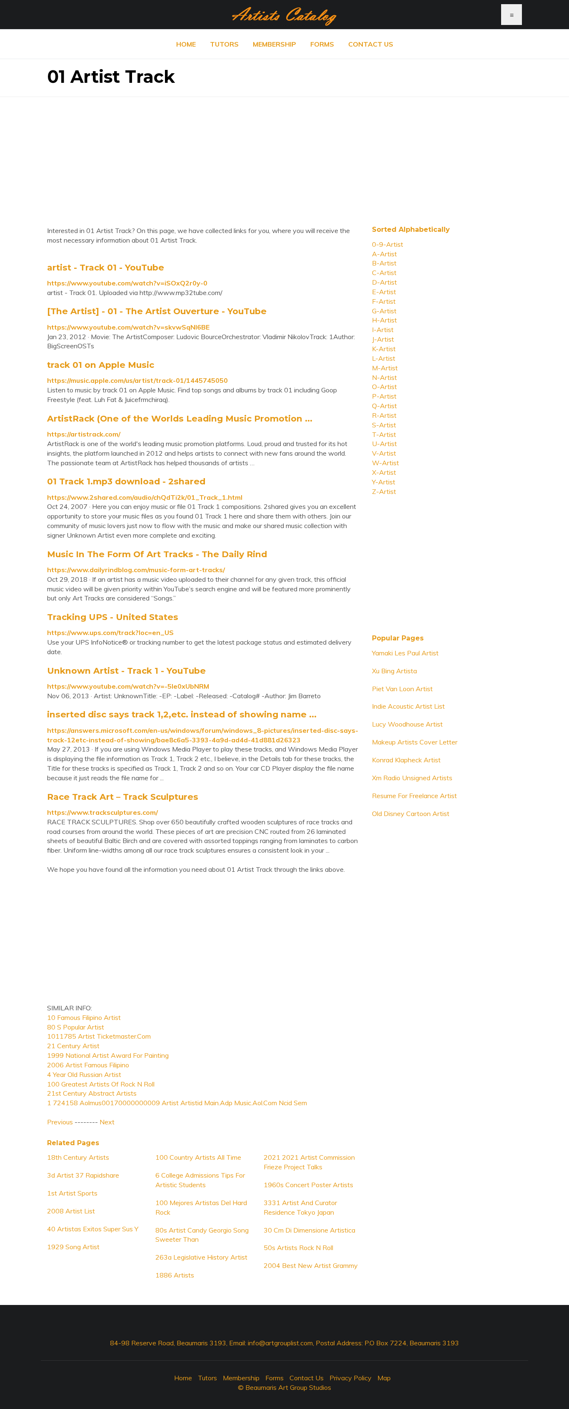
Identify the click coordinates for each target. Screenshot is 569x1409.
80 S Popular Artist (75, 1027)
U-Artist (384, 443)
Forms (322, 44)
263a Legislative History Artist (201, 1257)
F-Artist (384, 301)
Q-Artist (384, 406)
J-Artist (383, 339)
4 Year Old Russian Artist (84, 1074)
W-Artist (385, 463)
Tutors (224, 44)
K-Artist (384, 349)
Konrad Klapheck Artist (406, 760)
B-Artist (384, 263)
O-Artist (384, 386)
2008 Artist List (71, 1211)
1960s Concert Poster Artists (308, 1185)
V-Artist (384, 453)
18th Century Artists (78, 1157)
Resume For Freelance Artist (414, 795)
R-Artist (384, 415)
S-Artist (384, 425)
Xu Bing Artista (394, 671)
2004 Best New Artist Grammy (311, 1265)
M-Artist (385, 368)
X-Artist (384, 472)
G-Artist (384, 311)
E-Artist (384, 292)
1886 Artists (174, 1275)
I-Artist (383, 329)
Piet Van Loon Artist (402, 689)
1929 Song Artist (73, 1247)
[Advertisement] (284, 155)
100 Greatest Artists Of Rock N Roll (101, 1084)
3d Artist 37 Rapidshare (83, 1175)
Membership (274, 44)
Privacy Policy (350, 1378)
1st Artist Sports (72, 1193)
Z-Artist (384, 491)
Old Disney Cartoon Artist (410, 813)
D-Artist (384, 282)
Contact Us (370, 44)
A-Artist (384, 254)
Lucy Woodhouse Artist (407, 724)
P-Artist (384, 396)
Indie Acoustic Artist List (408, 706)
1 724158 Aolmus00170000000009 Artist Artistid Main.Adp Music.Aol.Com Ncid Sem (177, 1103)
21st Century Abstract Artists (92, 1093)
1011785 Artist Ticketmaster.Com (99, 1036)
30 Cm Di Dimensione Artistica (309, 1230)
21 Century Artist (73, 1046)
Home (186, 44)
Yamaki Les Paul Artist (405, 653)
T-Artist (384, 434)
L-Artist (383, 358)
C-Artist (384, 272)
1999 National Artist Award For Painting (108, 1055)
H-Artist (384, 320)
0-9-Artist (387, 244)
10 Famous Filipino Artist (84, 1017)
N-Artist (384, 377)
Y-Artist (383, 482)
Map (384, 1378)
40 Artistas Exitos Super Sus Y (92, 1229)
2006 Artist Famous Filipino (88, 1065)
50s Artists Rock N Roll (298, 1247)
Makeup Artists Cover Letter (414, 742)
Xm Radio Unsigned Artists (412, 778)
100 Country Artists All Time (198, 1157)
